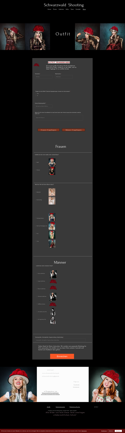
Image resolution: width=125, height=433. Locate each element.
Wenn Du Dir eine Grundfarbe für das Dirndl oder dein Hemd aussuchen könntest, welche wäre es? (58, 113)
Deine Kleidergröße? (40, 103)
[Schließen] (123, 431)
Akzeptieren (118, 431)
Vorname (37, 73)
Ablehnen (111, 431)
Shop (84, 9)
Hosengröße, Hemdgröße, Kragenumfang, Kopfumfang (49, 337)
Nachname (58, 73)
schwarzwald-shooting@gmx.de (50, 376)
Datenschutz (84, 431)
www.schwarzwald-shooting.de (50, 373)
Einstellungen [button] (104, 431)
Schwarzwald (56, 5)
